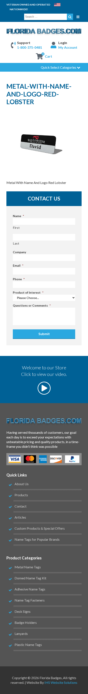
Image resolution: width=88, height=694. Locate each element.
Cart (48, 56)
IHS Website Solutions (60, 682)
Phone (19, 279)
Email (18, 265)
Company (19, 252)
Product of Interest (28, 292)
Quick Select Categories (59, 67)
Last (16, 243)
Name (18, 216)
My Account (67, 47)
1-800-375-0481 (29, 47)
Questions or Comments (32, 305)
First (16, 227)
